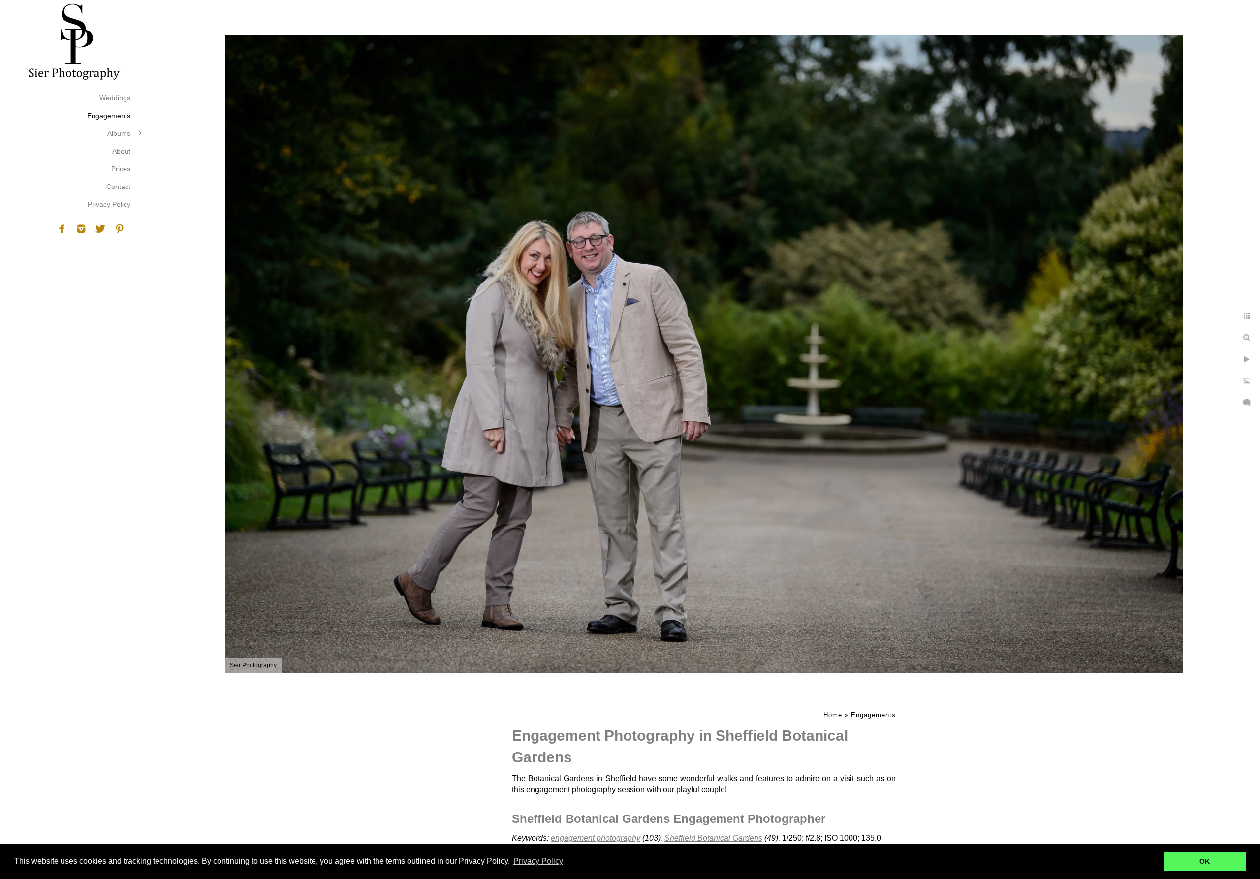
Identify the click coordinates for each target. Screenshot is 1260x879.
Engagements (108, 116)
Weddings (114, 98)
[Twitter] (100, 228)
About (121, 151)
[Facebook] (62, 228)
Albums (118, 133)
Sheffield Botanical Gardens (713, 838)
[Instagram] (81, 228)
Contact (118, 186)
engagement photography (595, 838)
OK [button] (1204, 861)
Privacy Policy (109, 204)
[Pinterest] (119, 228)
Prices (120, 169)
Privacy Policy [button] (538, 861)
